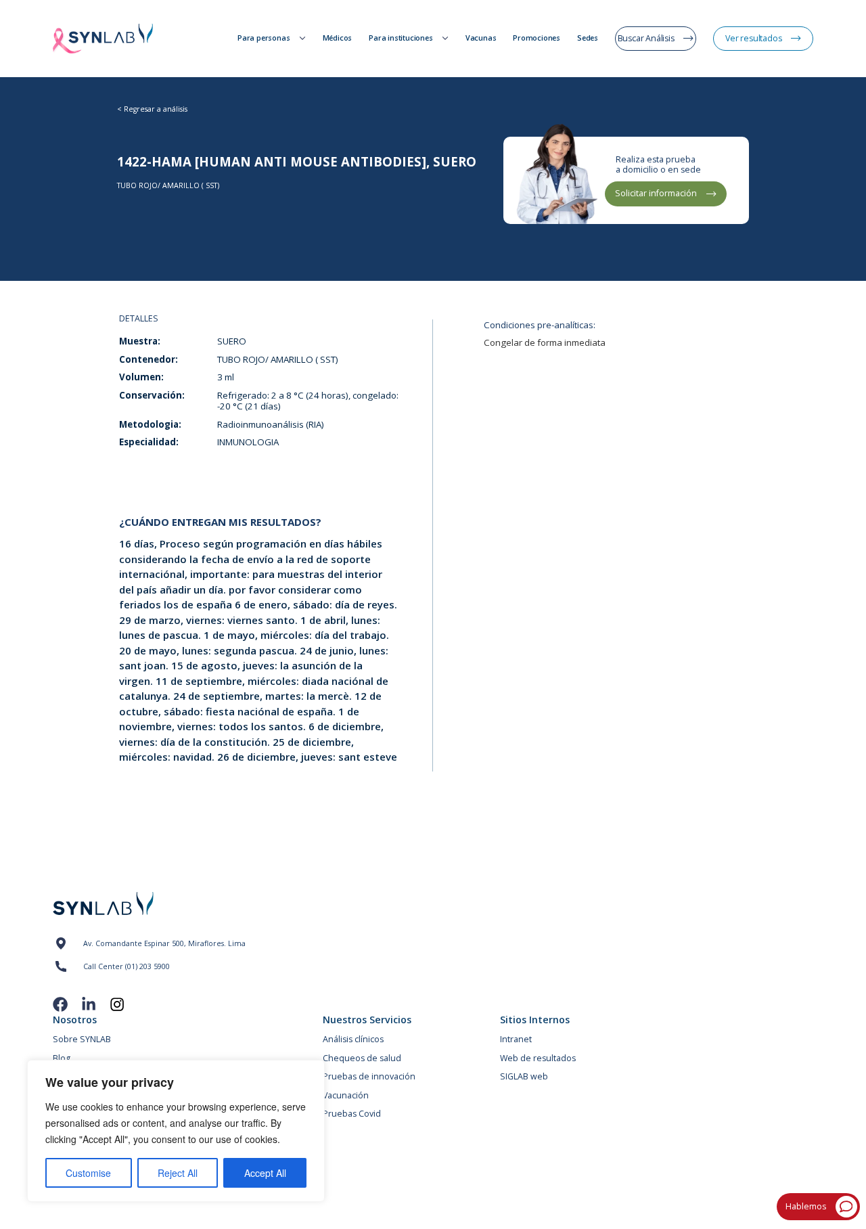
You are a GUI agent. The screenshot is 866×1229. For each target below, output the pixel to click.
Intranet (516, 1039)
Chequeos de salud (362, 1058)
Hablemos (805, 1206)
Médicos (337, 39)
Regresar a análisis (155, 109)
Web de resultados (538, 1058)
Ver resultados (753, 38)
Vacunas (481, 39)
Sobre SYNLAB (82, 1039)
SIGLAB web (524, 1076)
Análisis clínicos (353, 1039)
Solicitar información (656, 193)
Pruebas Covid (352, 1114)
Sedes (587, 39)
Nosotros (75, 1020)
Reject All (178, 1173)
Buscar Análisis (646, 38)
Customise (88, 1173)
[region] (176, 1131)
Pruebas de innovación (369, 1076)
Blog (61, 1058)
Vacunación (346, 1095)
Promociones (536, 39)
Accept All (265, 1173)
